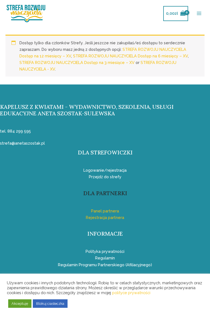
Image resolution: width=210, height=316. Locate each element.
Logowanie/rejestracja (105, 170)
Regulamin (105, 258)
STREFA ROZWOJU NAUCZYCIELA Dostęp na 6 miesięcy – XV (130, 56)
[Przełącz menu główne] (199, 13)
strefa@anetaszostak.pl (22, 143)
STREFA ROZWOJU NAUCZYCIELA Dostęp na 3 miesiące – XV (77, 62)
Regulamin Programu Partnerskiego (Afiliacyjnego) (105, 264)
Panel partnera (105, 211)
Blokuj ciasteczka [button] (50, 304)
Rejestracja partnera (105, 217)
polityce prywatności (131, 292)
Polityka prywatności (105, 251)
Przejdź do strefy (105, 176)
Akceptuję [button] (19, 304)
